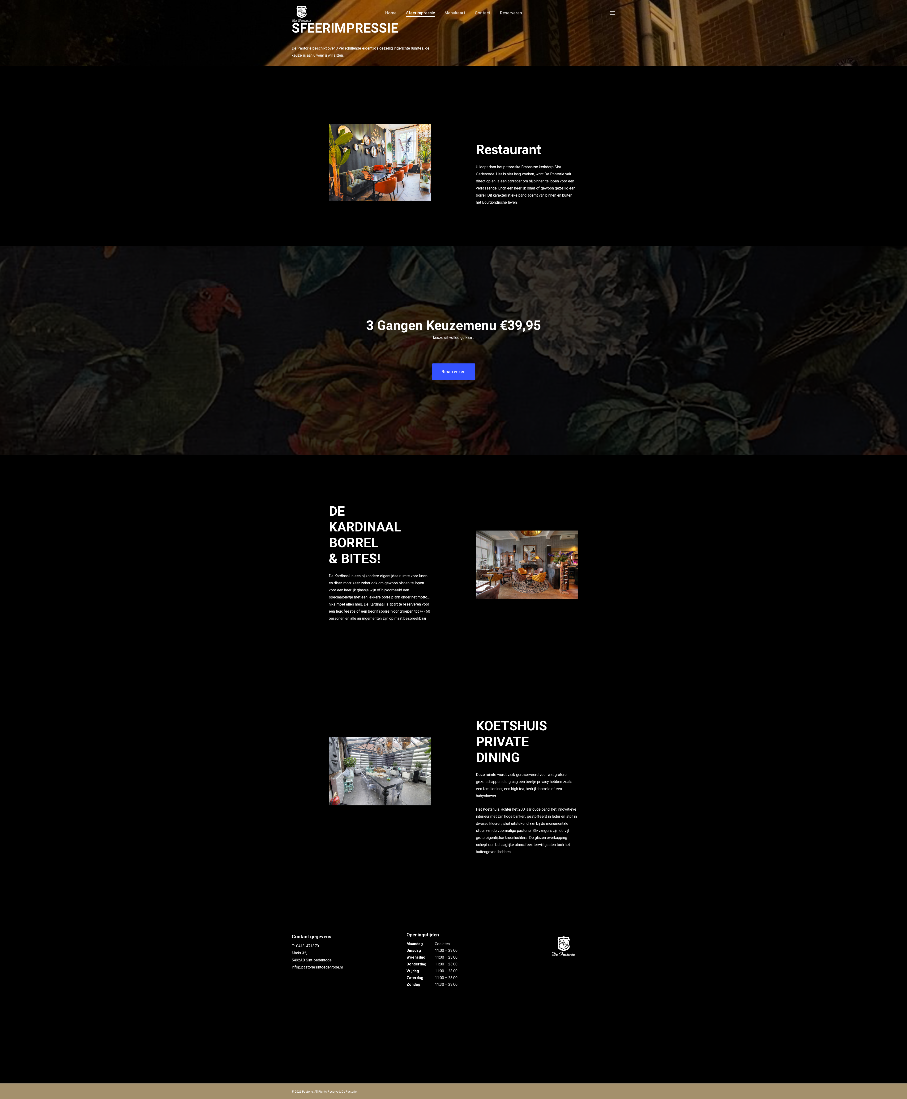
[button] (612, 12)
